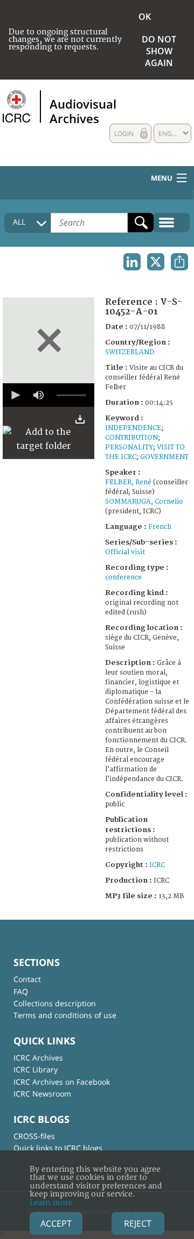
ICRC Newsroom (42, 1093)
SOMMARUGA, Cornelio (144, 502)
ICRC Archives (38, 1057)
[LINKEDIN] (132, 261)
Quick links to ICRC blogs (57, 1148)
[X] (155, 261)
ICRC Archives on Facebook (61, 1082)
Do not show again (159, 51)
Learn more (51, 1202)
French (159, 527)
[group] (38, 395)
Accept (56, 1223)
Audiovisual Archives (83, 111)
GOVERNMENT (164, 457)
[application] (48, 395)
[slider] (71, 395)
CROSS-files (34, 1136)
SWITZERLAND (130, 352)
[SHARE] (179, 261)
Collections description (54, 1003)
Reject (137, 1223)
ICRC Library (35, 1069)
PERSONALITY (129, 447)
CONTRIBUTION (131, 438)
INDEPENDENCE (133, 428)
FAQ (20, 991)
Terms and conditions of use (64, 1015)
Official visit (125, 552)
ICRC (157, 865)
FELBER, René (128, 482)
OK (144, 17)
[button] (14, 395)
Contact (27, 979)
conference (123, 578)
